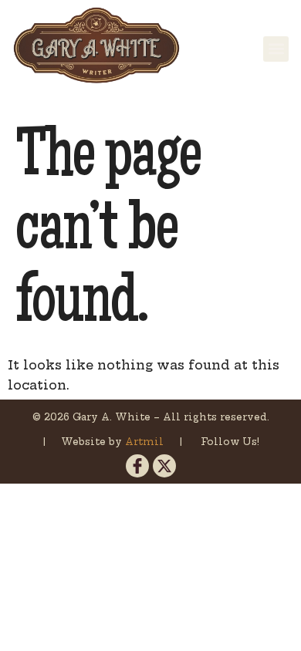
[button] (276, 49)
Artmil (146, 441)
